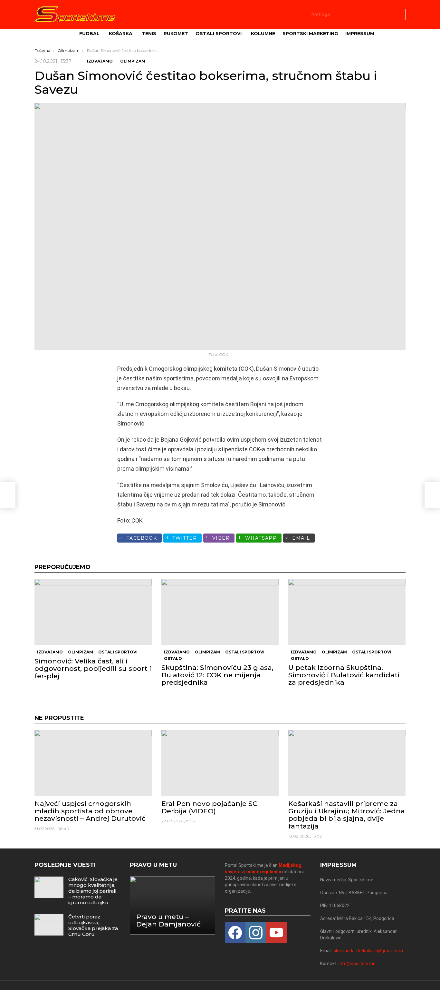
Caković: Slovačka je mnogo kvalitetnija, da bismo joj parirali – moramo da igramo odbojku (93, 891)
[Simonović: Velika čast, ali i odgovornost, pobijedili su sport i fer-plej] (93, 612)
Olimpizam (80, 652)
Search (399, 15)
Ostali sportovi (219, 33)
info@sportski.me (357, 963)
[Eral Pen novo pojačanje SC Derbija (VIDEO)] (220, 763)
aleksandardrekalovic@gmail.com (368, 950)
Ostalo (173, 658)
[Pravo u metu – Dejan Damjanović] (172, 905)
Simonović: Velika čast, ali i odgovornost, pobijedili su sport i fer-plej (92, 668)
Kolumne (263, 33)
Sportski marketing (310, 33)
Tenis (149, 33)
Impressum (359, 33)
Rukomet (176, 33)
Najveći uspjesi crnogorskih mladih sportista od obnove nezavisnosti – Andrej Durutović (90, 810)
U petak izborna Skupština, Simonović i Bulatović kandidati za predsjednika (343, 674)
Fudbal (89, 33)
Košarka (120, 33)
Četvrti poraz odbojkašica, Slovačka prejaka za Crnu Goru (93, 925)
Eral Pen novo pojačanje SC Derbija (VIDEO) (209, 807)
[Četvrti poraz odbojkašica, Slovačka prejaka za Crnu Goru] (48, 925)
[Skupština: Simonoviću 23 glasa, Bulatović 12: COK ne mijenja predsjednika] (220, 612)
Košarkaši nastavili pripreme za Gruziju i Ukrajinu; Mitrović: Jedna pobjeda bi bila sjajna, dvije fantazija (346, 814)
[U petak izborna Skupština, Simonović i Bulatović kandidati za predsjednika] (347, 612)
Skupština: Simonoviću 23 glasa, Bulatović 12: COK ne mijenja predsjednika (217, 674)
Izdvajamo (50, 652)
